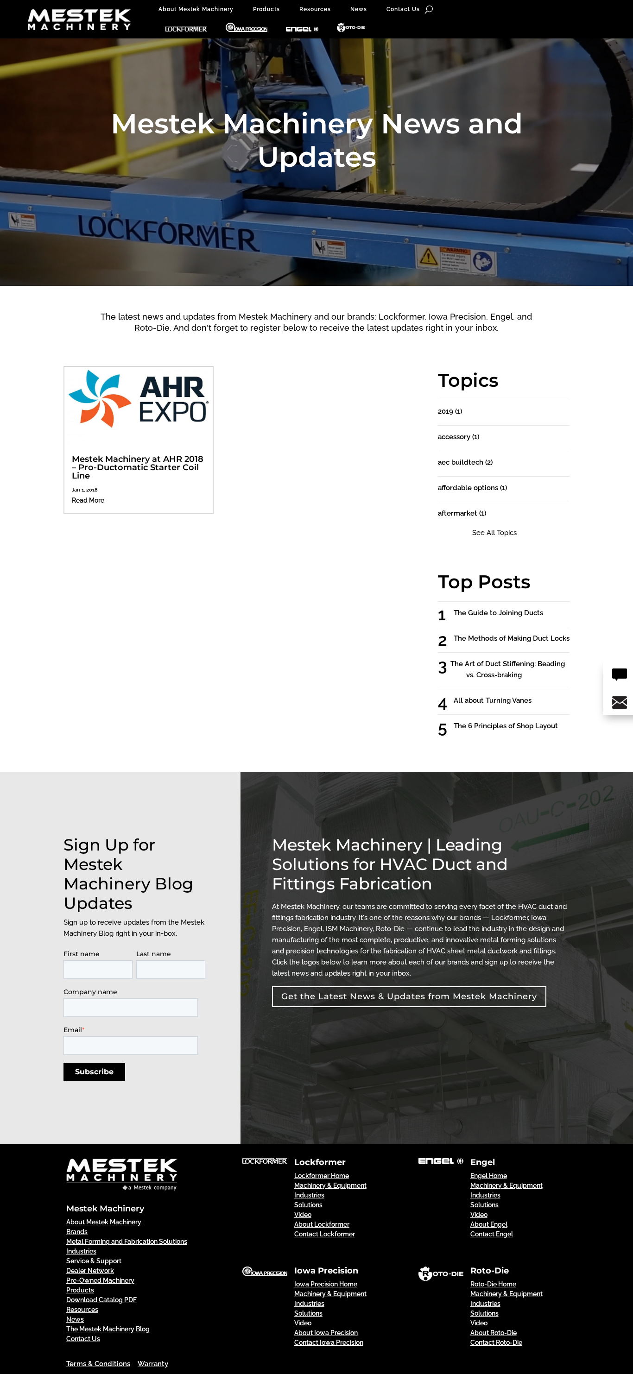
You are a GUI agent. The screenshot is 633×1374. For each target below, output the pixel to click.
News (358, 9)
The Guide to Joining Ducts (507, 613)
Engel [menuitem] (482, 1162)
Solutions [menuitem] (308, 1205)
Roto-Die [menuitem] (489, 1271)
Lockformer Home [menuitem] (321, 1175)
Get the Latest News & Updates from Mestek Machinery (409, 996)
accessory (458, 437)
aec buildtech (465, 462)
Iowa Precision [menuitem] (326, 1271)
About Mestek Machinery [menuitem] (103, 1222)
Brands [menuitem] (77, 1231)
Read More (88, 500)
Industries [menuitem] (81, 1251)
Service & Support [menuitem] (93, 1261)
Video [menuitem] (302, 1214)
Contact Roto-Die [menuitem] (496, 1342)
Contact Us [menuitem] (83, 1338)
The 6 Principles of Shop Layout (514, 726)
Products (266, 9)
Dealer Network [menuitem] (90, 1270)
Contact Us (403, 9)
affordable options (472, 488)
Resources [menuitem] (82, 1309)
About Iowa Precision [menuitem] (326, 1332)
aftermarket (462, 513)
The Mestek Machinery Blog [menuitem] (108, 1329)
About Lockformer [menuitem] (321, 1224)
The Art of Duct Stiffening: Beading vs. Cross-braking (515, 669)
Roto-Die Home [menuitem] (493, 1284)
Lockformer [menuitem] (320, 1162)
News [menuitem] (75, 1319)
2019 (450, 411)
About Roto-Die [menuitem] (493, 1332)
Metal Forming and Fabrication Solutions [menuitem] (126, 1241)
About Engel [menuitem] (488, 1224)
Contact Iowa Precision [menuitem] (328, 1342)
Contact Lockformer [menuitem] (324, 1234)
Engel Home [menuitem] (488, 1175)
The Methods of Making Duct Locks (520, 638)
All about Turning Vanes (501, 700)
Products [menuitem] (80, 1290)
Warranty (153, 1364)
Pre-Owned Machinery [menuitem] (100, 1280)
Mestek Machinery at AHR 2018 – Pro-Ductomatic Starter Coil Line (137, 467)
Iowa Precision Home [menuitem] (325, 1284)
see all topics (494, 533)
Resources (315, 9)
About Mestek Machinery (196, 9)
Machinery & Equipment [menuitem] (330, 1185)
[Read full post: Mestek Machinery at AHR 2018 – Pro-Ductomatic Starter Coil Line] (138, 442)
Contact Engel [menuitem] (491, 1234)
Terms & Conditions (98, 1364)
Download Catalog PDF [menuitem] (101, 1300)
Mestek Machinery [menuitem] (105, 1209)
